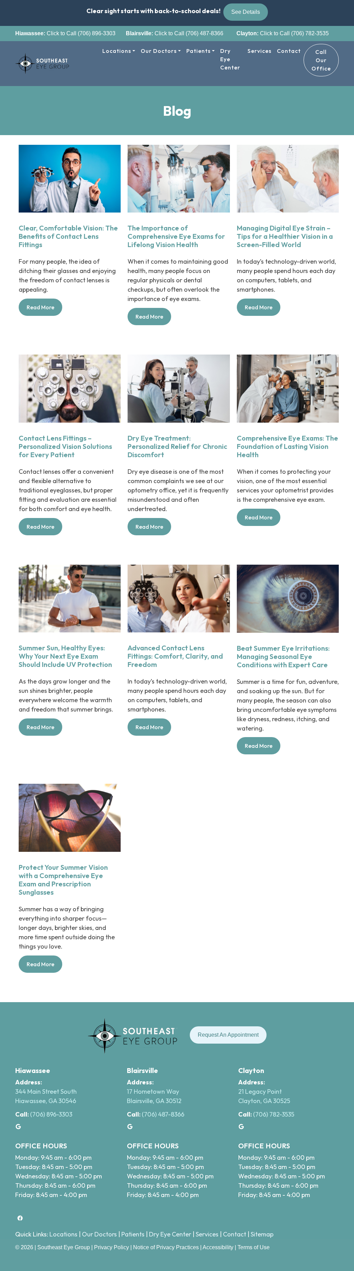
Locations (116, 50)
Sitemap (262, 1234)
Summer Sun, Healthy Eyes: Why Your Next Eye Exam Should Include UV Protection (65, 656)
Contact (289, 50)
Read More (44, 309)
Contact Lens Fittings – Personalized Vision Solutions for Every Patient (65, 446)
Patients (198, 50)
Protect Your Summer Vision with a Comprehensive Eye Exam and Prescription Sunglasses (63, 879)
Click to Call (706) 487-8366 (188, 33)
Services (259, 50)
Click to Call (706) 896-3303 (80, 33)
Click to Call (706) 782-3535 (294, 33)
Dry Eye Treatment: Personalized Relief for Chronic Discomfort (177, 446)
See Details (245, 12)
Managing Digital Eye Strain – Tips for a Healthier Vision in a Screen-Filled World (285, 236)
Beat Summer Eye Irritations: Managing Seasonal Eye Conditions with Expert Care (283, 656)
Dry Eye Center (230, 59)
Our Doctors (159, 50)
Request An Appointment (228, 1035)
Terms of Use (253, 1247)
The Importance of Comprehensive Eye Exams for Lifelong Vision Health (176, 236)
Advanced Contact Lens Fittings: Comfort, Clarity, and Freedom (175, 656)
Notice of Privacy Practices (166, 1247)
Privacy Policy (112, 1247)
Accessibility (218, 1247)
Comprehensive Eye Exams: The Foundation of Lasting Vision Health (287, 446)
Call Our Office (321, 60)
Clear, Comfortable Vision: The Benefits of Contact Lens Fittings (68, 236)
